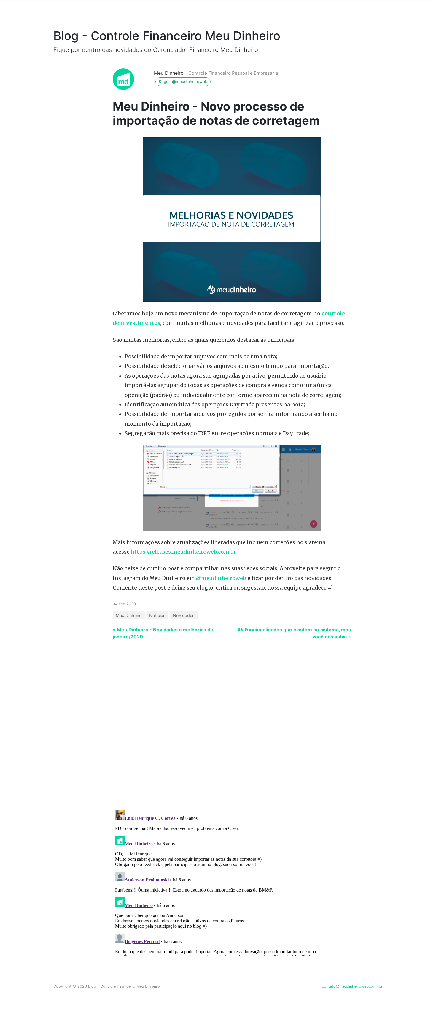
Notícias (157, 615)
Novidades (184, 615)
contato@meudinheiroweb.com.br (352, 986)
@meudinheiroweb (221, 578)
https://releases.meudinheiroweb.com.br (183, 552)
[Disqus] (218, 728)
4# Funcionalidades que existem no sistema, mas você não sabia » (294, 633)
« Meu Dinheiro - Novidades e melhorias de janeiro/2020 (163, 633)
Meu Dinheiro (169, 73)
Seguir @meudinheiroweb (183, 81)
